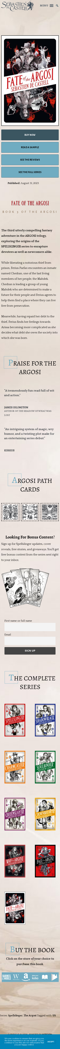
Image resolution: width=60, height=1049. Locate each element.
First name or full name (18, 620)
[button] (10, 512)
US (54, 1015)
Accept (51, 1042)
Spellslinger (15, 1015)
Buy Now (30, 135)
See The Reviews (30, 160)
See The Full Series (30, 172)
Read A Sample (30, 147)
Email (7, 634)
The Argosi (30, 1015)
